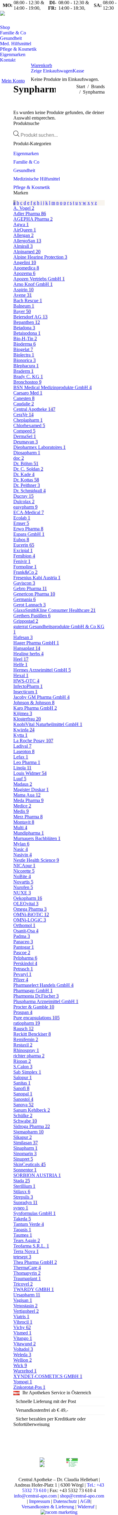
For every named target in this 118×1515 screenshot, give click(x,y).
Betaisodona (27, 333)
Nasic (20, 849)
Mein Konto (13, 80)
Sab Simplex (27, 1072)
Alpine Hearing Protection (40, 257)
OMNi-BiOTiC (31, 914)
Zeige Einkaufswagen (52, 70)
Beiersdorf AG (30, 316)
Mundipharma (28, 833)
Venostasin (25, 1305)
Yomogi (22, 1381)
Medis (21, 811)
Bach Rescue (27, 300)
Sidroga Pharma (31, 1126)
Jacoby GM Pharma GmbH (41, 697)
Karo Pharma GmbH (35, 708)
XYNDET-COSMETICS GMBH (47, 1376)
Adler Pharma (29, 213)
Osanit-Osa (25, 930)
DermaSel (24, 436)
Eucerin (23, 545)
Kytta (20, 735)
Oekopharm (27, 898)
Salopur (22, 1077)
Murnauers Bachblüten (37, 838)
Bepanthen (26, 322)
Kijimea (22, 713)
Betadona (24, 327)
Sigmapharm (28, 1131)
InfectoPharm (28, 686)
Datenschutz (65, 1501)
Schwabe (25, 1120)
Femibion (24, 555)
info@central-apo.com (35, 1495)
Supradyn (25, 1202)
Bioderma (24, 344)
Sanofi (21, 1088)
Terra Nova (26, 1251)
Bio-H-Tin (25, 338)
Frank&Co (25, 572)
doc (18, 458)
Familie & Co (26, 162)
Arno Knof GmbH (33, 284)
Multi (20, 827)
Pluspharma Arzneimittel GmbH (45, 1001)
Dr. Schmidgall (29, 490)
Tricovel (23, 1283)
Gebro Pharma (30, 588)
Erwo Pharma (28, 528)
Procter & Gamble (33, 1006)
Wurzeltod (25, 1370)
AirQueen (24, 229)
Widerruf (85, 1506)
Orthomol (24, 925)
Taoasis (22, 1229)
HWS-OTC (26, 680)
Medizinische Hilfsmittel (36, 178)
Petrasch (23, 968)
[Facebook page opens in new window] (11, 20)
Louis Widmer (30, 773)
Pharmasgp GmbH (33, 990)
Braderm (23, 371)
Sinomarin (25, 1153)
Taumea (22, 1235)
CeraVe (23, 414)
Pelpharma (25, 957)
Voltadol (23, 1349)
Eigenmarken (26, 153)
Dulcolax (23, 501)
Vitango (22, 1338)
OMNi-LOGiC (29, 919)
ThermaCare (27, 1267)
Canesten (23, 398)
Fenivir (22, 561)
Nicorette (23, 871)
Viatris (21, 1316)
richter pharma (28, 1055)
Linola (22, 767)
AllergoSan (27, 240)
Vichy (22, 1327)
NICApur (24, 865)
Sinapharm (25, 1148)
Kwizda (23, 729)
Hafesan (23, 637)
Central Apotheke (34, 409)
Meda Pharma (28, 800)
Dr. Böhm (25, 463)
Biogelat (23, 349)
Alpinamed (27, 251)
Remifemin (25, 1039)
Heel (20, 659)
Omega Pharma (30, 909)
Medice (22, 805)
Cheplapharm (28, 420)
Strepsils (23, 1197)
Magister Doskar (31, 789)
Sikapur (22, 1137)
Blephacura (26, 365)
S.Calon (22, 1066)
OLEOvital (25, 903)
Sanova (23, 1104)
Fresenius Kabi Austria (37, 577)
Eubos (21, 539)
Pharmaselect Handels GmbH (43, 985)
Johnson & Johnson (33, 702)
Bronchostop (27, 382)
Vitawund (24, 1343)
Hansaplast (26, 648)
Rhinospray (26, 1050)
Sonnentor (25, 1169)
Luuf (19, 778)
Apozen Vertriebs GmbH (39, 278)
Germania (24, 599)
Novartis (23, 881)
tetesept (22, 1256)
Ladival (22, 746)
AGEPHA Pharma (33, 219)
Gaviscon (24, 583)
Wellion (22, 1360)
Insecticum (25, 691)
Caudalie (23, 403)
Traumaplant (27, 1278)
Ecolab (21, 517)
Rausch (23, 1028)
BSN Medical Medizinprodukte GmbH (52, 387)
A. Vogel (23, 208)
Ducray (23, 496)
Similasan (25, 1142)
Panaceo (23, 941)
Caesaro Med (27, 392)
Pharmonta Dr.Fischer (36, 996)
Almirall (23, 246)
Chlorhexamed (29, 425)
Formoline (25, 566)
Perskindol (25, 963)
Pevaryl (22, 974)
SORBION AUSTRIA (37, 1175)
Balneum (23, 305)
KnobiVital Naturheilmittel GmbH (47, 724)
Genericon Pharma (34, 593)
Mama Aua (27, 794)
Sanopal (22, 1093)
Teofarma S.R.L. (31, 1245)
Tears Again (26, 1240)
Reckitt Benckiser (32, 1034)
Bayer (22, 311)
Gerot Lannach (29, 604)
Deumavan (25, 441)
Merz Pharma (28, 816)
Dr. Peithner (26, 485)
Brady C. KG (28, 376)
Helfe (20, 664)
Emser (21, 523)
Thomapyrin (27, 1273)
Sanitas (22, 1082)
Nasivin (22, 854)
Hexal (20, 675)
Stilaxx (21, 1191)
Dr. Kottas (26, 479)
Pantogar (23, 947)
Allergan (23, 235)
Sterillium (24, 1186)
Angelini (24, 262)
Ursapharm (26, 1294)
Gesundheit (24, 170)
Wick (20, 1365)
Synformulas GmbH (34, 1213)
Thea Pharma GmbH (35, 1262)
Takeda (22, 1218)
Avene (22, 295)
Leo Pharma (26, 762)
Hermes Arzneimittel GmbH (42, 670)
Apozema (24, 273)
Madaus (22, 784)
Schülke (22, 1115)
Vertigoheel (26, 1311)
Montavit (23, 822)
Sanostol (23, 1099)
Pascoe (21, 952)
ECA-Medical (28, 512)
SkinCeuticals (29, 1164)
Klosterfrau (27, 718)
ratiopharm (26, 1023)
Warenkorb (41, 65)
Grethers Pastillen (32, 615)
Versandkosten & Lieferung (47, 1506)
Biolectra (23, 354)
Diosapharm (26, 452)
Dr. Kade (23, 474)
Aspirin (23, 289)
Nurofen (23, 887)
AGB (85, 1501)
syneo (20, 1207)
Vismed (22, 1332)
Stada (21, 1180)
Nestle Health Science (36, 860)
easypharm (25, 507)
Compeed (24, 430)
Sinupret (23, 1159)
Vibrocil (22, 1322)
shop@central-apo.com (82, 1495)
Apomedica (26, 267)
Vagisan (22, 1300)
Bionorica (24, 360)
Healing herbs (28, 653)
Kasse (78, 70)
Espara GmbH (28, 534)
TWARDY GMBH (33, 1289)
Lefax (20, 756)
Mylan (21, 843)
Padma (21, 936)
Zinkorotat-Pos (29, 1387)
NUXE (22, 892)
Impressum (39, 1501)
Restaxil (22, 1044)
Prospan (22, 1012)
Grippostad (25, 621)
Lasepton (23, 751)
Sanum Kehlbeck (31, 1110)
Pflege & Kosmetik (31, 187)
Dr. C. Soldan (28, 468)
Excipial (23, 550)
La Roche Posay (33, 740)
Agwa (21, 224)
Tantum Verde (28, 1224)
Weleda (22, 1354)
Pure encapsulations (36, 1017)
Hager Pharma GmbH (36, 642)
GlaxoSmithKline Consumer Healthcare (54, 610)
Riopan (22, 1061)
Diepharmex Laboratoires (39, 447)
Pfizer (20, 979)
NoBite (22, 876)
